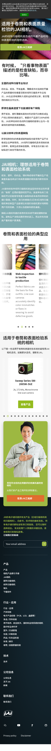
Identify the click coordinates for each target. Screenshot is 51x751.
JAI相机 (6, 577)
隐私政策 (33, 10)
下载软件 (7, 591)
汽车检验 (7, 611)
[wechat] (5, 725)
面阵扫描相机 (9, 580)
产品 (5, 564)
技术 (5, 655)
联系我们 (8, 696)
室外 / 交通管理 (10, 630)
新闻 (5, 685)
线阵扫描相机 (9, 584)
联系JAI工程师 (24, 47)
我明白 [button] (24, 14)
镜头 (5, 588)
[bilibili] (46, 726)
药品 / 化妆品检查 (11, 637)
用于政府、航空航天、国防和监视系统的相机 (23, 623)
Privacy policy (9, 735)
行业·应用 (9, 602)
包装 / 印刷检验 (10, 634)
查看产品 (25, 404)
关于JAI (6, 681)
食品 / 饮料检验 (10, 619)
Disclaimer (26, 735)
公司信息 (8, 672)
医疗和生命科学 (10, 626)
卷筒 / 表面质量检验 (12, 645)
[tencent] (32, 726)
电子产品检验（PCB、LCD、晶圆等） (19, 615)
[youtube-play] (18, 726)
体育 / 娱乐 (8, 641)
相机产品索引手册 (11, 573)
